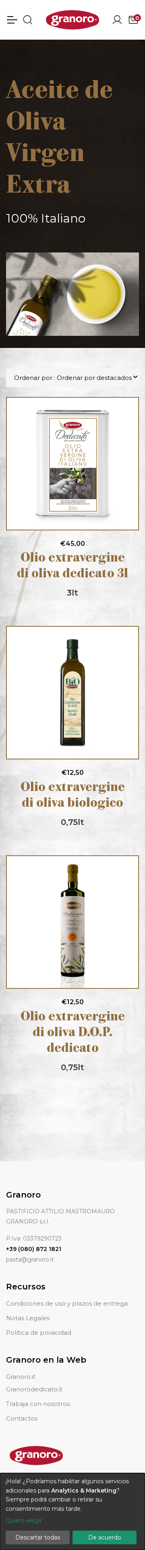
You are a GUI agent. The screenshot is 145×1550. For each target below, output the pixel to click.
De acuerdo (104, 1537)
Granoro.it (20, 1376)
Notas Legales (28, 1318)
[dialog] (72, 1511)
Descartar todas (37, 1537)
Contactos (21, 1418)
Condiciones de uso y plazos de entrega (67, 1303)
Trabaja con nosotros (38, 1404)
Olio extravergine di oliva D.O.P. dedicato (73, 1033)
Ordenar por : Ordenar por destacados (73, 378)
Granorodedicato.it (34, 1389)
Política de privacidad (38, 1332)
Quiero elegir (24, 1520)
